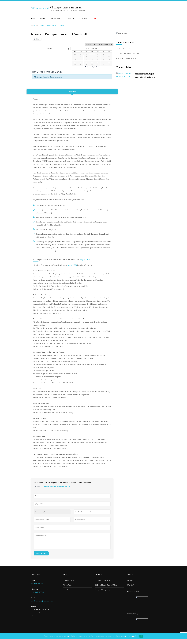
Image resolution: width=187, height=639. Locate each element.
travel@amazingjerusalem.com (42, 601)
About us (70, 18)
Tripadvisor (85, 259)
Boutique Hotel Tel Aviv (125, 49)
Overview (72, 91)
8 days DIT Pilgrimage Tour (126, 58)
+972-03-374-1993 (37, 583)
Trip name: (37, 486)
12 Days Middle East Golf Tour (127, 54)
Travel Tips (55, 18)
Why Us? (130, 585)
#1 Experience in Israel (66, 7)
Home (33, 18)
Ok (141, 636)
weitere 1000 (72, 265)
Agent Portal (84, 18)
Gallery (38, 39)
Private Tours (67, 585)
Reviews (43, 18)
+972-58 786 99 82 (37, 592)
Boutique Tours (68, 580)
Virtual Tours (67, 590)
